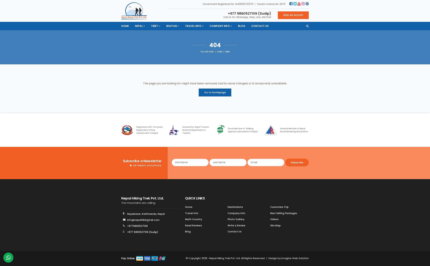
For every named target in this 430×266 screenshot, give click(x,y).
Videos (274, 219)
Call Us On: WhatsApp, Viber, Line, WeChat (247, 15)
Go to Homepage (215, 92)
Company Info (220, 26)
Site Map (275, 225)
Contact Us (260, 26)
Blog (241, 26)
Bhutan (171, 26)
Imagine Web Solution (295, 258)
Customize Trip (279, 207)
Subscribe (297, 162)
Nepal (139, 26)
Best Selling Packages (283, 213)
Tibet (154, 26)
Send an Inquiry (293, 15)
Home (125, 26)
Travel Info (193, 26)
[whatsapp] (8, 258)
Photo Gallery (236, 219)
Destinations (235, 207)
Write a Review (236, 225)
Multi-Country (193, 219)
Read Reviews (193, 225)
